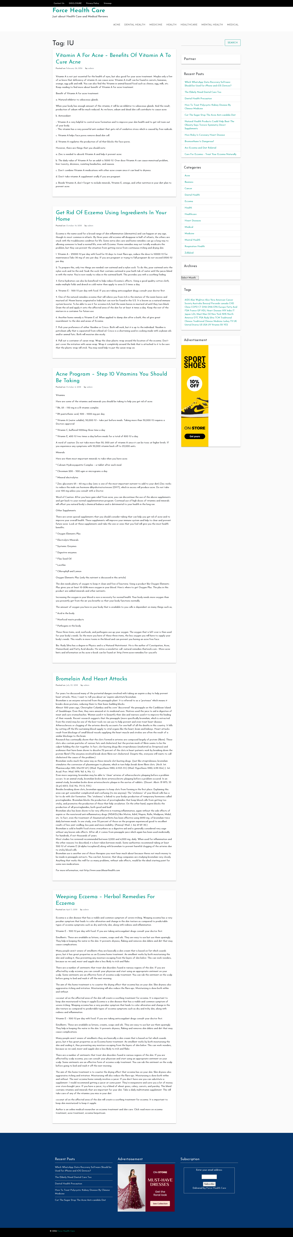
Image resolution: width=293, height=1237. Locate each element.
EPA (215, 307)
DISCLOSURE (75, 3)
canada (224, 303)
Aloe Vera (210, 300)
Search (233, 42)
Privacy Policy (92, 3)
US (201, 325)
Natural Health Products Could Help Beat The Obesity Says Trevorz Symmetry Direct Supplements (209, 125)
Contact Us (59, 3)
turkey (226, 321)
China (187, 307)
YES (226, 325)
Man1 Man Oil (204, 314)
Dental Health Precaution (198, 98)
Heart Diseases (193, 220)
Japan (188, 314)
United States (192, 325)
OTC (196, 318)
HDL (203, 311)
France (193, 311)
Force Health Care (78, 11)
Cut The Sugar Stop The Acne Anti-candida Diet (210, 115)
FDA (187, 311)
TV (231, 321)
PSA (201, 318)
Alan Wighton (197, 300)
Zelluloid (189, 253)
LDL (193, 314)
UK (235, 321)
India (229, 311)
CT (199, 307)
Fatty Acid (232, 307)
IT (233, 311)
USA (205, 325)
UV (209, 325)
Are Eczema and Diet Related (200, 148)
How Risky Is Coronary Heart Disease (205, 135)
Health (171, 25)
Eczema (189, 201)
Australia (197, 303)
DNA (210, 307)
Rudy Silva (209, 318)
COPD (194, 307)
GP (199, 311)
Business (189, 182)
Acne (116, 25)
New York (216, 314)
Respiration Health (195, 246)
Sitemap (107, 3)
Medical (233, 25)
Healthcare (189, 25)
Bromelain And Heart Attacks (91, 679)
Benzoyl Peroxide (211, 303)
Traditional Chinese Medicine (207, 321)
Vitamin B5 (217, 325)
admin (91, 68)
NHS (224, 314)
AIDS (187, 300)
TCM (217, 318)
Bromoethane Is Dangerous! (199, 141)
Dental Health (134, 25)
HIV (224, 311)
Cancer (188, 188)
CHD (231, 303)
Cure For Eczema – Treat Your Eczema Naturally (210, 154)
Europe (222, 307)
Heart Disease (214, 311)
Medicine (155, 25)
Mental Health (212, 25)
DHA (204, 307)
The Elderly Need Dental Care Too (203, 92)
